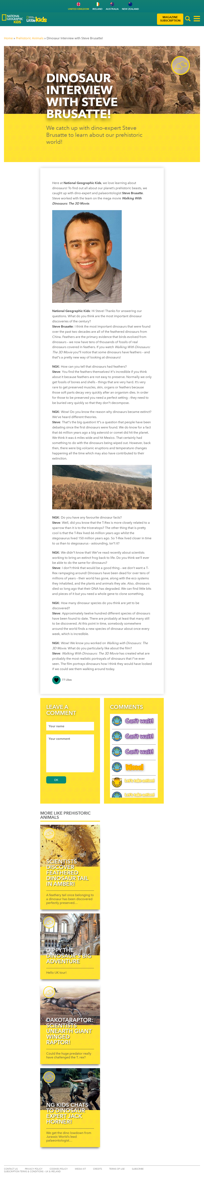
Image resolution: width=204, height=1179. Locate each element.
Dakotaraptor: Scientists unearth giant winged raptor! (69, 1031)
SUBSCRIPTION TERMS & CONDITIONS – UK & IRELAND (32, 1171)
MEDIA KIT (80, 1169)
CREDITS (97, 1169)
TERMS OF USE (117, 1169)
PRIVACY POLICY (33, 1169)
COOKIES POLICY (59, 1169)
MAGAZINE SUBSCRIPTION (170, 19)
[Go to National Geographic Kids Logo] (12, 18)
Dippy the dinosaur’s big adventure (69, 956)
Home (8, 38)
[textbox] (70, 726)
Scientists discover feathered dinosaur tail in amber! (67, 872)
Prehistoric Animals (29, 38)
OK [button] (56, 779)
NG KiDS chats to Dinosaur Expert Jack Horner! (67, 1113)
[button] (188, 19)
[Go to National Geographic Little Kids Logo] (37, 19)
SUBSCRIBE (138, 1169)
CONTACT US (11, 1169)
